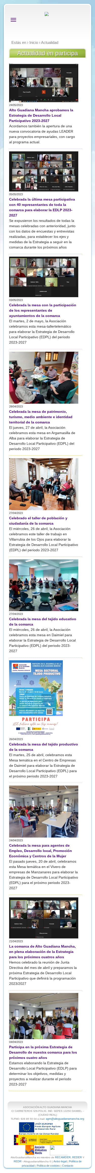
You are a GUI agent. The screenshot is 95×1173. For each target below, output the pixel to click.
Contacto (67, 1165)
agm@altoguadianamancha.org (65, 1118)
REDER (77, 1157)
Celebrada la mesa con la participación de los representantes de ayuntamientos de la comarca (42, 310)
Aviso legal (60, 1161)
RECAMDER (63, 1157)
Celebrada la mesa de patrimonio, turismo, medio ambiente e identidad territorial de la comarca (40, 417)
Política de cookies (48, 1165)
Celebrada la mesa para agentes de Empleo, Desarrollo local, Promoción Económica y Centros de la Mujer (40, 850)
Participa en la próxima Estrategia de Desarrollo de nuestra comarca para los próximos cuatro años (43, 1052)
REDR (18, 1161)
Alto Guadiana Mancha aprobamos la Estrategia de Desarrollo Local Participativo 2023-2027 (41, 115)
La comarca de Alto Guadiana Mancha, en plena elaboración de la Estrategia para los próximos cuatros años (42, 951)
